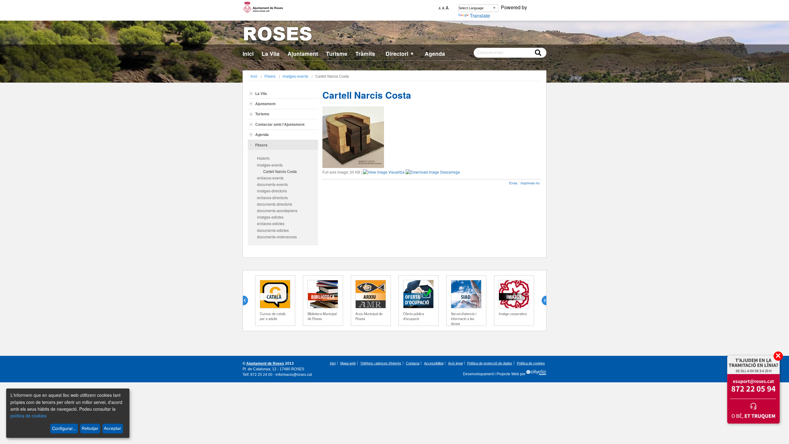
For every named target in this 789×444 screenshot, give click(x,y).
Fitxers (270, 76)
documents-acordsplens (277, 210)
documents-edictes (273, 230)
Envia (513, 183)
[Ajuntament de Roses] (394, 35)
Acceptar (112, 428)
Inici (248, 53)
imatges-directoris (272, 190)
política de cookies (28, 416)
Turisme (336, 53)
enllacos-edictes (270, 223)
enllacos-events (270, 177)
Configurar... (64, 428)
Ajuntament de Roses (265, 363)
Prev (248, 301)
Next (541, 301)
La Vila (271, 53)
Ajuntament (303, 53)
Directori (400, 53)
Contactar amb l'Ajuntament (280, 124)
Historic (263, 158)
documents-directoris (274, 204)
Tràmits (365, 53)
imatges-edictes (270, 217)
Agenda (435, 53)
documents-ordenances (277, 236)
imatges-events (295, 76)
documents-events (272, 184)
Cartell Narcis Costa (280, 171)
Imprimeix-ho (530, 183)
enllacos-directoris (272, 197)
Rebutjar (90, 428)
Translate (480, 15)
